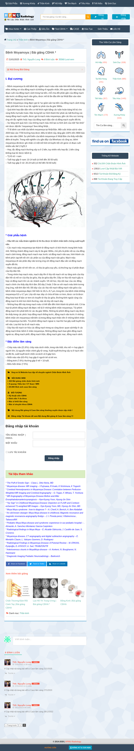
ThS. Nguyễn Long (22, 662)
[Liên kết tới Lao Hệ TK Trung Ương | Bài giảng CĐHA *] (45, 580)
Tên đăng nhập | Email (16, 435)
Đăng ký (101, 16)
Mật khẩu (11, 442)
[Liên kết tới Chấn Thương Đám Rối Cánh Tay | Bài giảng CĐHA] (18, 580)
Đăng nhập (123, 16)
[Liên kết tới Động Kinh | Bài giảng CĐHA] (72, 580)
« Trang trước (11, 725)
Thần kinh (24, 613)
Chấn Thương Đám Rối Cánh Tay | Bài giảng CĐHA (17, 604)
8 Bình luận (49, 59)
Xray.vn (19, 17)
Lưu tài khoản (17, 452)
